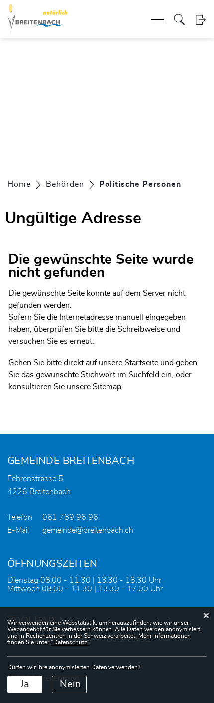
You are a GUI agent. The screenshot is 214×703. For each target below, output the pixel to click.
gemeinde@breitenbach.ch (87, 530)
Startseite (141, 363)
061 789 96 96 (70, 517)
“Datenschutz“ (70, 642)
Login (200, 19)
